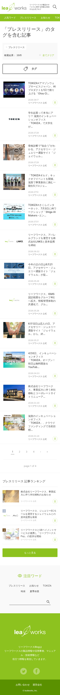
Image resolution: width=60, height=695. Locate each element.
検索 (55, 6)
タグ (34, 68)
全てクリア (48, 55)
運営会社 (37, 684)
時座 (23, 591)
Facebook (36, 671)
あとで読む (55, 102)
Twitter (23, 671)
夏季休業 (34, 591)
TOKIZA (47, 585)
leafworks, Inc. (31, 691)
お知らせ (45, 17)
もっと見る (30, 552)
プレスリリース (28, 17)
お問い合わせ (23, 684)
